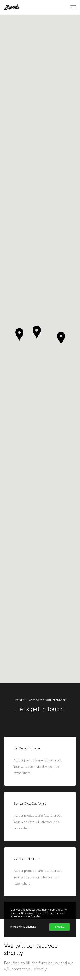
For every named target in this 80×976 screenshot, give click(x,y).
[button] (36, 332)
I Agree (59, 926)
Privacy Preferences (23, 926)
